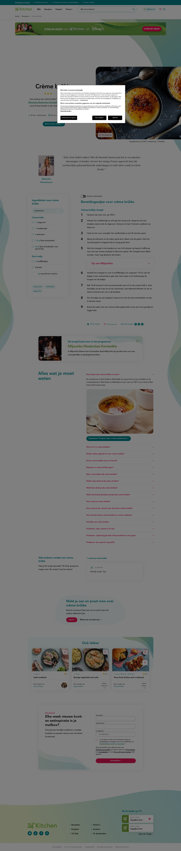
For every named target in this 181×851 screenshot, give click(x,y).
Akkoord (115, 117)
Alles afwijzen (99, 117)
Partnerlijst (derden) (65, 111)
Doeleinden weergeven (68, 117)
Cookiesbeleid (84, 100)
